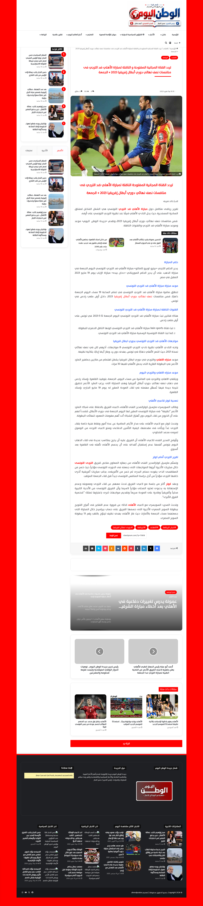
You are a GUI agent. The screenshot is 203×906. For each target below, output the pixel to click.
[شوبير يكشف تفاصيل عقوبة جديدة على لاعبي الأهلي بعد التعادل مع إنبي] (133, 866)
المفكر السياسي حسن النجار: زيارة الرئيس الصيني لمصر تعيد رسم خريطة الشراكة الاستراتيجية (36, 59)
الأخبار (152, 34)
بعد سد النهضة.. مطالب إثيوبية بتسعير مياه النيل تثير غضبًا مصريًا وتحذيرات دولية (36, 94)
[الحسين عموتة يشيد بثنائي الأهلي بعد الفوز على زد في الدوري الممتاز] (170, 245)
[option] (126, 603)
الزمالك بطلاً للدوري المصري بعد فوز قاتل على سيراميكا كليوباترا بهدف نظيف (73, 854)
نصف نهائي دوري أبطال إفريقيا (133, 296)
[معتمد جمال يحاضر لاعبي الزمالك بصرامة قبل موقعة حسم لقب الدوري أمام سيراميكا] (91, 873)
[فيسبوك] (157, 548)
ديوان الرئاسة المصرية (107, 34)
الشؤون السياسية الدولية (132, 34)
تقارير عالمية (57, 34)
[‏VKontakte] (118, 548)
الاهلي (165, 48)
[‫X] (150, 548)
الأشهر (60, 150)
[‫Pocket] (105, 548)
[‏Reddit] (124, 548)
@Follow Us (66, 768)
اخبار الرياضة (169, 527)
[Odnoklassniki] (111, 548)
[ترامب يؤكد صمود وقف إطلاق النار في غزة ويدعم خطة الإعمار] (133, 836)
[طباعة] (86, 548)
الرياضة (44, 34)
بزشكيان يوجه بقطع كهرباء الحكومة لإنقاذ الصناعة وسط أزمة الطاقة (36, 126)
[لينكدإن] (144, 548)
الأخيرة (45, 150)
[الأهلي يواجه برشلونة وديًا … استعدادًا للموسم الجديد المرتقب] (126, 706)
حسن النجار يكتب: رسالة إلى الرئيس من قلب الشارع (35, 74)
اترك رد (126, 744)
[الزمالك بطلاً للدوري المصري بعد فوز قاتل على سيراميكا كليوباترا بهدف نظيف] (91, 855)
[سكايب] (99, 548)
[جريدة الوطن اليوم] (154, 15)
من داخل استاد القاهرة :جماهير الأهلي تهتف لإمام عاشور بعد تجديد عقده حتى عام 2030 (91, 243)
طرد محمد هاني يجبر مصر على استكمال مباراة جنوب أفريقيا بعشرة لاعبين (114, 850)
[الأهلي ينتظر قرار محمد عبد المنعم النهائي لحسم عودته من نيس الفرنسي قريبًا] (90, 706)
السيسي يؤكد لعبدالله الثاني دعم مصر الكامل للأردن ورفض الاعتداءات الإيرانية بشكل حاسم (31, 873)
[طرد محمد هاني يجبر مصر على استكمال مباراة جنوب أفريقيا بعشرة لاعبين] (133, 849)
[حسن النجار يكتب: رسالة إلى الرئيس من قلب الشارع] (56, 78)
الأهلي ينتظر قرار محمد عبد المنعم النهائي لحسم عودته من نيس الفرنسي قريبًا (90, 724)
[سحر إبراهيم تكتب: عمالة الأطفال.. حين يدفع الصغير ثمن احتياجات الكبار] (56, 112)
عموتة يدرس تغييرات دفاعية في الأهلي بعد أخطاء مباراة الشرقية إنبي (148, 604)
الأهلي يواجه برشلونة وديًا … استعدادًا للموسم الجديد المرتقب (127, 723)
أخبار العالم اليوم (75, 34)
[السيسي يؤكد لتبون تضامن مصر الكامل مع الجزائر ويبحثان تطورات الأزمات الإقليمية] (50, 858)
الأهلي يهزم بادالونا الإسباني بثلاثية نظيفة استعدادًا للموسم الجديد (163, 723)
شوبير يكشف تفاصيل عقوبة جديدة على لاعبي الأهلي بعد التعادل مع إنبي (114, 866)
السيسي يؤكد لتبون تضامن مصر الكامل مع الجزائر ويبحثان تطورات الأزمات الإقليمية (32, 856)
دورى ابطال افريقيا (122, 527)
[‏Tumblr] (137, 548)
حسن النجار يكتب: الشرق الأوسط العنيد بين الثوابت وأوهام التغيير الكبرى (31, 837)
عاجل (164, 34)
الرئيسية (175, 34)
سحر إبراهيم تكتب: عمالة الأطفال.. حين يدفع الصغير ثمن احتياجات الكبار (36, 109)
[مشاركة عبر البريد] (92, 548)
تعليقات (28, 150)
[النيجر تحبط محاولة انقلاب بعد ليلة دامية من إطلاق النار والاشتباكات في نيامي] (174, 855)
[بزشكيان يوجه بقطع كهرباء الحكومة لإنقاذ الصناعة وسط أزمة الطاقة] (56, 130)
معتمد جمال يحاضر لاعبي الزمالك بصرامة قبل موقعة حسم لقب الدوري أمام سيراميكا (72, 871)
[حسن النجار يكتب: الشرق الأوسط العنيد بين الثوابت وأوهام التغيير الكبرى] (50, 840)
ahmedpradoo (136, 892)
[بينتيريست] (131, 548)
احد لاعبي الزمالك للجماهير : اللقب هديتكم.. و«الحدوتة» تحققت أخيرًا (73, 837)
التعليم (90, 34)
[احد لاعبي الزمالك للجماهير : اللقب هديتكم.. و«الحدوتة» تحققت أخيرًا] (91, 838)
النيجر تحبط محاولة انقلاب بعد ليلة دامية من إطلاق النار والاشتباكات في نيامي (155, 854)
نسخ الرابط (114, 535)
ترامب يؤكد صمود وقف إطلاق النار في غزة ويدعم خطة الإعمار (114, 835)
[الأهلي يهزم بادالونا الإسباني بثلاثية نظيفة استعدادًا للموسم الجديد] (162, 706)
